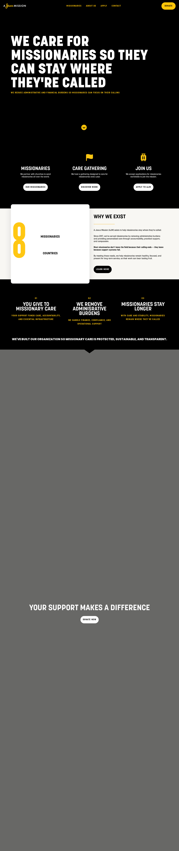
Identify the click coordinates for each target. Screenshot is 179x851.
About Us (91, 6)
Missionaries (74, 6)
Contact (116, 6)
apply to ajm (143, 187)
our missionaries (36, 187)
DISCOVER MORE (89, 187)
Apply (104, 6)
